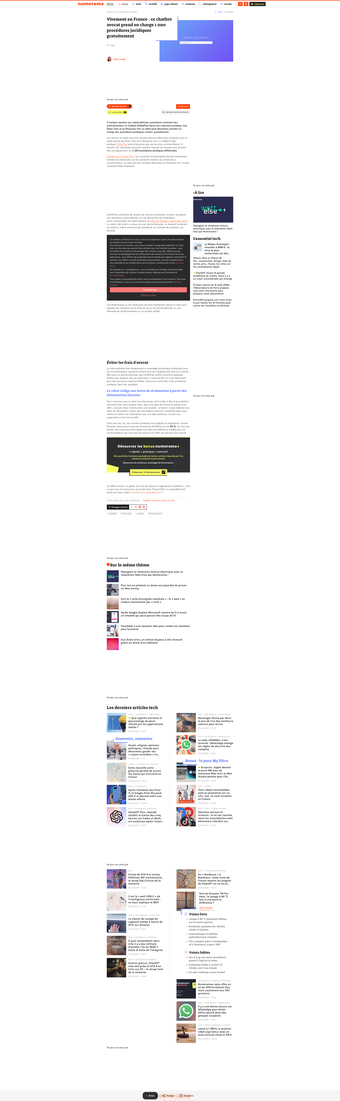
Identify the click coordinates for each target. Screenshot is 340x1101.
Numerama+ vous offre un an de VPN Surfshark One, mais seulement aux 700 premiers (214, 989)
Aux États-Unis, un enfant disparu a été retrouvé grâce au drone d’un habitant (151, 641)
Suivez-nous (183, 106)
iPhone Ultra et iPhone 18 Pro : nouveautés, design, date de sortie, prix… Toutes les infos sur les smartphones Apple (212, 262)
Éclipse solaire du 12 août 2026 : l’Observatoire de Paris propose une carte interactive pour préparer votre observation (211, 289)
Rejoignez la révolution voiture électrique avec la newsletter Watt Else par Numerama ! (152, 573)
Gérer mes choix (148, 295)
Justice (140, 513)
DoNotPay (121, 144)
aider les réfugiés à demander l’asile (168, 221)
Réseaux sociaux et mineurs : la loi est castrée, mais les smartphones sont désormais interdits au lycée (215, 817)
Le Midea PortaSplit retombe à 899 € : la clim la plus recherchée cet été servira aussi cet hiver (218, 249)
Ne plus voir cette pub (117, 99)
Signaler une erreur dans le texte (159, 500)
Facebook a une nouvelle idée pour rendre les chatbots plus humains (155, 628)
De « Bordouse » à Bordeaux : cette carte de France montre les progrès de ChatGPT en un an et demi (214, 879)
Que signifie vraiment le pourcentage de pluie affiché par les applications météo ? (145, 722)
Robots (229, 12)
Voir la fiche (205, 907)
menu (110, 3)
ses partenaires (117, 275)
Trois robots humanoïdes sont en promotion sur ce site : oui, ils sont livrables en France (214, 794)
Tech (220, 12)
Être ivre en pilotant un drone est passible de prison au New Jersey (153, 587)
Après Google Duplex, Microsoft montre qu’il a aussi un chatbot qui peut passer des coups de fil (154, 614)
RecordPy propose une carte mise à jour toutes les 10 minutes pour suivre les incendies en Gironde (212, 302)
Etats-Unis (127, 513)
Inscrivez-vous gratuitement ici (147, 492)
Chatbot (113, 513)
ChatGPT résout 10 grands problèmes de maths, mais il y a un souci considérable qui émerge (212, 275)
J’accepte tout (150, 289)
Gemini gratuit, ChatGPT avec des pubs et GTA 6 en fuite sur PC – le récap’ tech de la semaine (145, 968)
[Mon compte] (240, 4)
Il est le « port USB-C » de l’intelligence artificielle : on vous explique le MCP (144, 899)
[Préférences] (246, 4)
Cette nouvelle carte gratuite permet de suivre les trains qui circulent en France (144, 772)
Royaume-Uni (155, 513)
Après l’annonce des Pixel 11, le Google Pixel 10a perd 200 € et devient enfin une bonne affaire (145, 794)
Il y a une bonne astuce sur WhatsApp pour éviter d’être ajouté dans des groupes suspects (215, 1011)
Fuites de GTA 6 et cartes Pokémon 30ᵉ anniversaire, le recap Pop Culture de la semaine (145, 879)
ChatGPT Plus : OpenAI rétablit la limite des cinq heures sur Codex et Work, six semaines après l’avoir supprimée (145, 817)
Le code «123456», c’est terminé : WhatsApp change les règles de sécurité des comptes (215, 745)
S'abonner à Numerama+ (146, 472)
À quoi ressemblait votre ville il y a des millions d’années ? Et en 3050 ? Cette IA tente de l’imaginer (145, 945)
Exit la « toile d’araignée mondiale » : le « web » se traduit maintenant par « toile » (153, 600)
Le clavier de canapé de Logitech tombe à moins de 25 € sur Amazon (145, 921)
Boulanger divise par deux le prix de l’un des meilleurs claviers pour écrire (215, 721)
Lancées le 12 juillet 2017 (120, 156)
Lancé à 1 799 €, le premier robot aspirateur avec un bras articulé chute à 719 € (215, 1031)
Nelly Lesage (119, 59)
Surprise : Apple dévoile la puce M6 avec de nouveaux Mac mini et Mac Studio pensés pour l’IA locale (215, 772)
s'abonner (259, 4)
